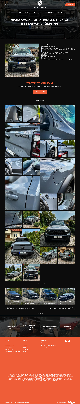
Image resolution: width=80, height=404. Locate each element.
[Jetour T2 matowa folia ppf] (49, 296)
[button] (36, 12)
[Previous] (3, 296)
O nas (24, 347)
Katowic (65, 379)
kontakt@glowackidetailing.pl (50, 345)
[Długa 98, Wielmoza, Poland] (42, 347)
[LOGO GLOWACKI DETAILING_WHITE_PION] (40, 4)
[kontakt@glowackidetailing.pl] (42, 345)
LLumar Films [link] (44, 54)
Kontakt (25, 351)
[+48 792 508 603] (42, 342)
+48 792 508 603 (47, 343)
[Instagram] (8, 5)
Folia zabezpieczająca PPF (10, 345)
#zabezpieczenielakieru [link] (46, 52)
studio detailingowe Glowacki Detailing (64, 59)
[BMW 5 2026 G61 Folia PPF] (66, 296)
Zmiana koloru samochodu (11, 343)
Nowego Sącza (31, 380)
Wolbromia (54, 380)
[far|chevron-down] (40, 30)
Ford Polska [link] (44, 58)
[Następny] (76, 296)
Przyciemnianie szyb (9, 349)
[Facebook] (6, 5)
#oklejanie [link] (56, 52)
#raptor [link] (64, 53)
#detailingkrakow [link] (56, 53)
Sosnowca (40, 380)
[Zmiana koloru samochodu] (70, 327)
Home (24, 343)
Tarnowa (45, 380)
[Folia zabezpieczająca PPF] (50, 327)
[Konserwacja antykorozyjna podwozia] (30, 327)
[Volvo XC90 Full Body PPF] (31, 296)
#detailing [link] (50, 53)
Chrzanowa (47, 379)
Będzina (42, 379)
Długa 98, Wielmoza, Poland (50, 347)
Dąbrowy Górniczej (54, 379)
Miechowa (69, 379)
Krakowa (38, 379)
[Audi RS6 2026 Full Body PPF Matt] (13, 296)
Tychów (49, 380)
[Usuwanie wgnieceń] (10, 327)
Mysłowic (25, 380)
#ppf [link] (53, 52)
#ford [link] (61, 53)
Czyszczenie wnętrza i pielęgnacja (12, 351)
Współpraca (25, 349)
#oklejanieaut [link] (44, 53)
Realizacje (25, 345)
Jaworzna (61, 379)
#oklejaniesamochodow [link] (64, 52)
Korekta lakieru (8, 347)
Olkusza (36, 380)
